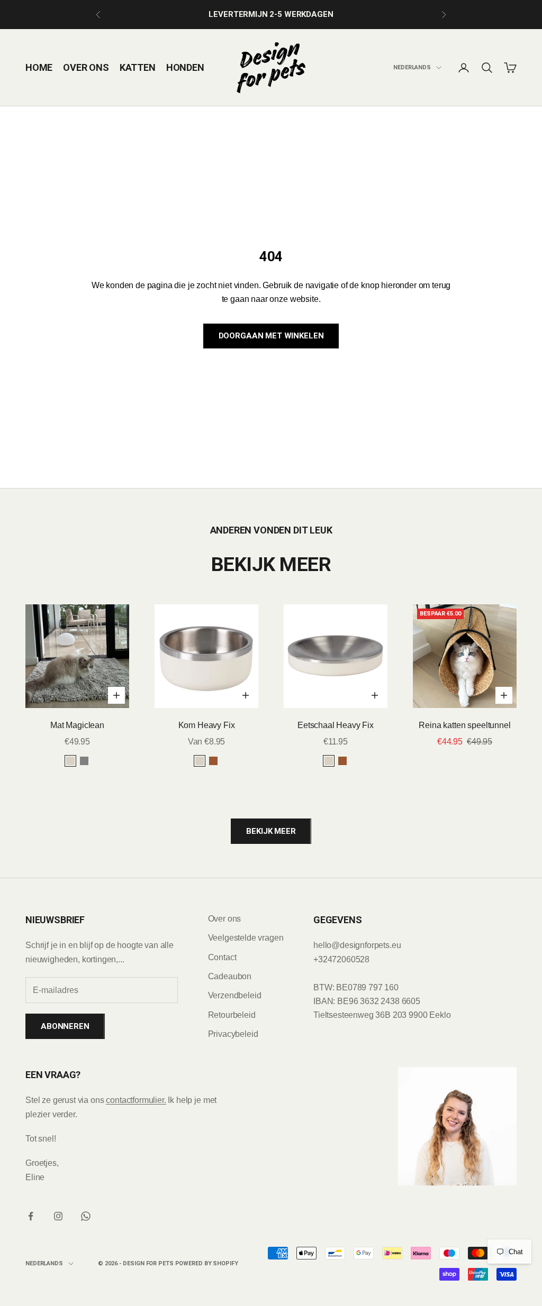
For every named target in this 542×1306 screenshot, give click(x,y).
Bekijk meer (270, 831)
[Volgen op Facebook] (30, 1216)
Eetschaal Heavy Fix (335, 725)
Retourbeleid (232, 1014)
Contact (222, 957)
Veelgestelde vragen (246, 937)
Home (38, 67)
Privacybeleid (233, 1033)
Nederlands (412, 67)
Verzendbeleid (234, 995)
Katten (138, 67)
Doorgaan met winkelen (271, 336)
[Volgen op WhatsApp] (85, 1216)
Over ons (86, 67)
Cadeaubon (230, 976)
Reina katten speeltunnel (464, 725)
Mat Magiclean (77, 725)
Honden (185, 67)
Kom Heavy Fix (206, 725)
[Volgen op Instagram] (58, 1216)
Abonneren (65, 1026)
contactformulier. (136, 1100)
